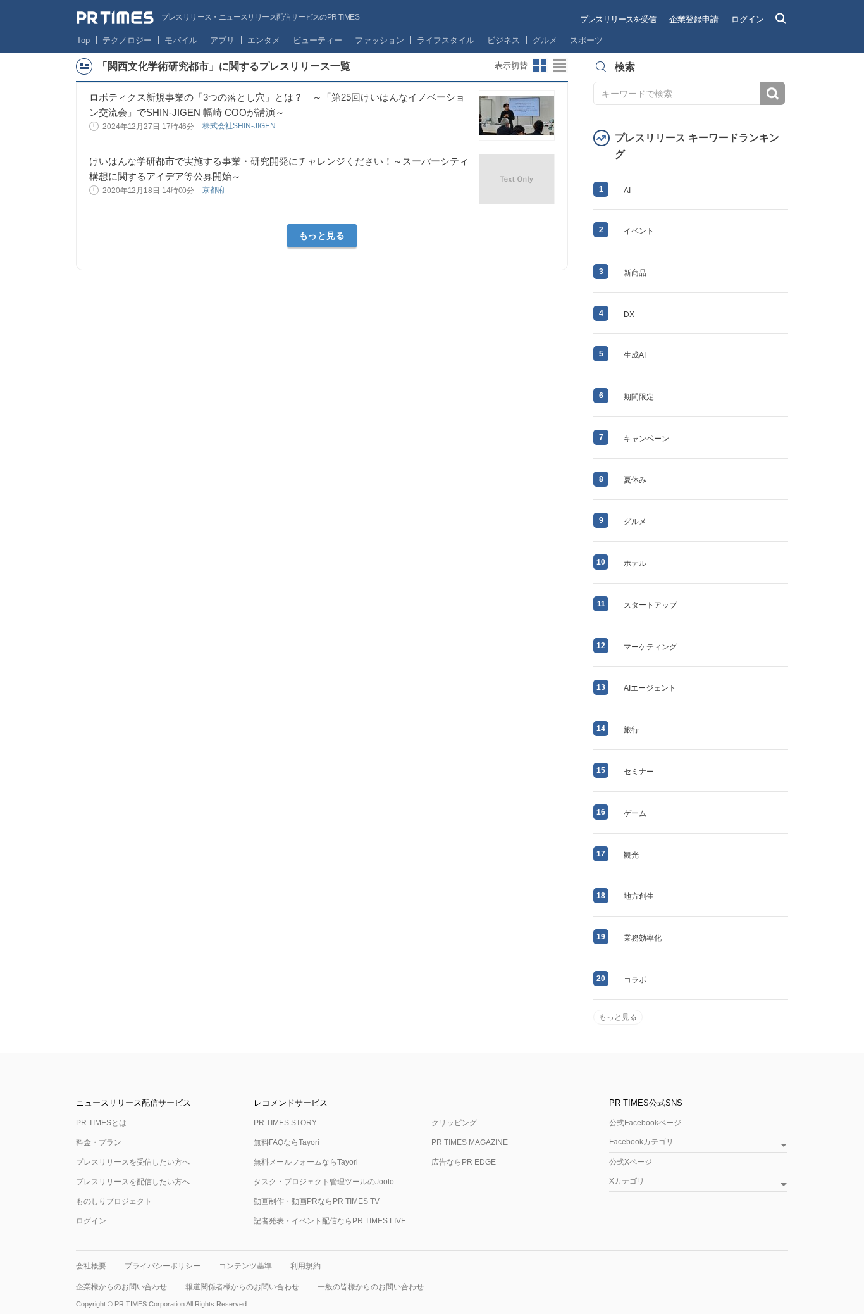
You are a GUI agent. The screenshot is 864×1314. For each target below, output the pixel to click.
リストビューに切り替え (560, 65)
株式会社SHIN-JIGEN (240, 126)
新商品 (635, 272)
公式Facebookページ (645, 1122)
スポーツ (586, 40)
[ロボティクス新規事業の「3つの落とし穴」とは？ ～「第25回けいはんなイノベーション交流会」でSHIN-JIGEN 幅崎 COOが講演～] (517, 115)
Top (83, 40)
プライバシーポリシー (163, 1265)
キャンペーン (646, 438)
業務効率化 (643, 938)
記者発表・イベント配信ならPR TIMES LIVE (330, 1221)
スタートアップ (650, 605)
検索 (772, 93)
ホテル (635, 563)
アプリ (222, 40)
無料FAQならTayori (286, 1142)
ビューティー (317, 40)
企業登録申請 (694, 19)
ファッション (379, 40)
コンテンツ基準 (245, 1265)
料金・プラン (98, 1142)
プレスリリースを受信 (618, 19)
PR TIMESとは (101, 1122)
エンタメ (263, 40)
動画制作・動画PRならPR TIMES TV (317, 1201)
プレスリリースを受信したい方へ (133, 1162)
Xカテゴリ (627, 1181)
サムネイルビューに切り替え (540, 65)
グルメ (545, 40)
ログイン (747, 19)
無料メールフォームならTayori (306, 1162)
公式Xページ (630, 1162)
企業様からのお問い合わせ (121, 1286)
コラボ (635, 979)
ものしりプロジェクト (114, 1201)
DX (629, 314)
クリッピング (454, 1122)
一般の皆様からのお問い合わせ (371, 1286)
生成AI (635, 355)
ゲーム (635, 813)
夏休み (635, 479)
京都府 (214, 189)
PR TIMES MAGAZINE (469, 1142)
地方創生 (639, 896)
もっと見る (322, 235)
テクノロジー (127, 40)
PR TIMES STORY (285, 1122)
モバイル (180, 40)
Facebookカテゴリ (641, 1142)
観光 (631, 855)
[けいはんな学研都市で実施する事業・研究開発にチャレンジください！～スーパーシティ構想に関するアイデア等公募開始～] (517, 179)
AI (627, 190)
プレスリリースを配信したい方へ (133, 1181)
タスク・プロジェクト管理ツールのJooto (324, 1181)
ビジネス (503, 40)
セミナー (639, 771)
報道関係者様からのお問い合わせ (242, 1286)
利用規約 (305, 1265)
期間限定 (639, 396)
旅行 (631, 729)
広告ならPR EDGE (463, 1162)
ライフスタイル (445, 40)
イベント (639, 231)
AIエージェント (650, 688)
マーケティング (650, 646)
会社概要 (91, 1265)
